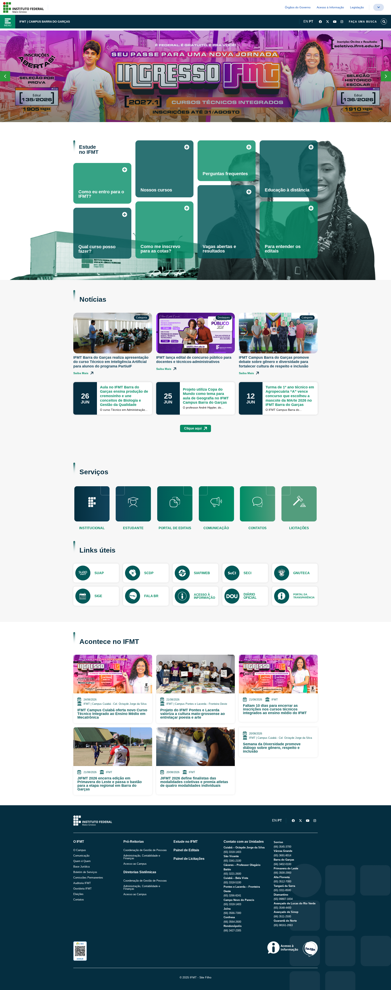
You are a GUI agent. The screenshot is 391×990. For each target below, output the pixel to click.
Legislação (357, 7)
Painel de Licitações (189, 858)
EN (305, 21)
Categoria (141, 317)
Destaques (224, 317)
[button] (386, 76)
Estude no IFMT (186, 841)
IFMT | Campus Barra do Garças (44, 21)
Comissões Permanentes (88, 877)
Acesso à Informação (330, 7)
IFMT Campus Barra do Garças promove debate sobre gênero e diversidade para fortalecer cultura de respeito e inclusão (274, 361)
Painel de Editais (186, 850)
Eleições (78, 894)
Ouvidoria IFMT (82, 888)
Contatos (78, 899)
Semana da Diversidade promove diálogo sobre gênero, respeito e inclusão (272, 747)
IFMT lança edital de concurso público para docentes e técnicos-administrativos (193, 359)
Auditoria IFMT (82, 883)
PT (311, 21)
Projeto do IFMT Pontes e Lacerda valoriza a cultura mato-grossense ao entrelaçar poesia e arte (192, 713)
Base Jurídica (81, 866)
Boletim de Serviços (85, 872)
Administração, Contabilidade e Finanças (141, 857)
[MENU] (8, 21)
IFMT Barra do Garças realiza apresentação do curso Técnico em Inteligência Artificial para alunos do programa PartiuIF (110, 361)
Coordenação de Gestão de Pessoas (145, 850)
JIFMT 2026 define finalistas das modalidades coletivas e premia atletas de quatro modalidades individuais (194, 782)
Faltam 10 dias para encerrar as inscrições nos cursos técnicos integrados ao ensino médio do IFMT (275, 709)
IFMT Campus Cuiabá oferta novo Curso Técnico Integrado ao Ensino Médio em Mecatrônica (112, 713)
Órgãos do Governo (298, 7)
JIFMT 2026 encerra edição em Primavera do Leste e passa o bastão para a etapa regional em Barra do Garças (109, 783)
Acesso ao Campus (135, 863)
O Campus (79, 850)
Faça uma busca (363, 21)
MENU (7, 25)
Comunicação (81, 855)
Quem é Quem (82, 861)
